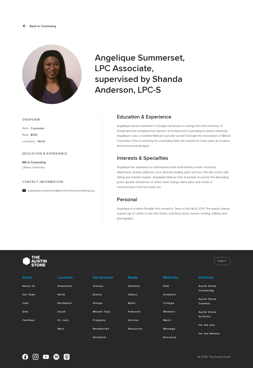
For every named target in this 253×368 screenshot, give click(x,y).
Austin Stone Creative (207, 301)
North (61, 294)
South (61, 311)
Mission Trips (101, 311)
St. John (63, 320)
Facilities (28, 320)
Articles (133, 320)
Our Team (28, 294)
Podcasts (134, 311)
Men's (167, 320)
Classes (98, 286)
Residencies (101, 328)
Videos (133, 294)
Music (132, 303)
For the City (207, 325)
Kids (166, 286)
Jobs (25, 303)
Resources (135, 328)
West (60, 328)
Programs (99, 320)
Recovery (169, 337)
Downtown (64, 286)
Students (169, 294)
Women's (169, 311)
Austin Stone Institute (207, 314)
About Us (28, 286)
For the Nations (209, 333)
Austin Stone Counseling (207, 288)
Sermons (134, 286)
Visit (222, 261)
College (168, 303)
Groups (98, 303)
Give (25, 311)
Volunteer (99, 337)
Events (97, 294)
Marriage (169, 328)
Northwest (64, 303)
